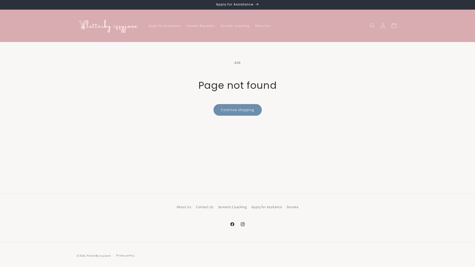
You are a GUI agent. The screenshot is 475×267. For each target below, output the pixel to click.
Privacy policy (125, 255)
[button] (372, 25)
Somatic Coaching (232, 207)
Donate (293, 207)
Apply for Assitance (266, 207)
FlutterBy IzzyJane (99, 255)
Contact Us (205, 207)
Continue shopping (237, 109)
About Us (184, 207)
